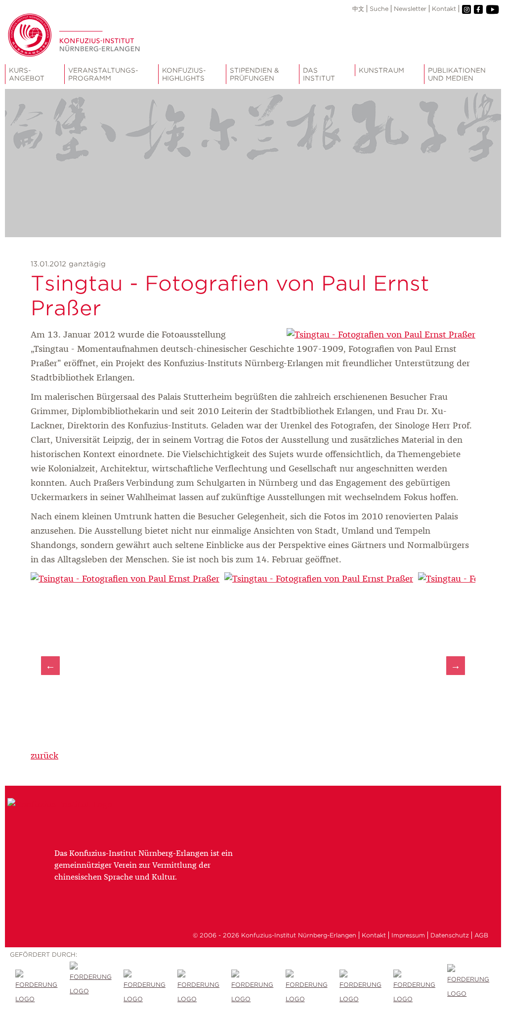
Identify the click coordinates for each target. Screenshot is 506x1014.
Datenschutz (449, 935)
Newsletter (410, 8)
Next (455, 666)
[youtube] (492, 9)
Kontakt (444, 8)
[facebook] (478, 9)
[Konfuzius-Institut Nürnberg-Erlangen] (59, 805)
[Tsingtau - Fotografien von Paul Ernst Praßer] (381, 335)
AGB (481, 935)
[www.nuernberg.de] (307, 988)
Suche (379, 8)
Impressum (408, 935)
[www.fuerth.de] (469, 988)
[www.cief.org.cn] (199, 988)
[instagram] (466, 9)
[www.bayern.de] (253, 988)
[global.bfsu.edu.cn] (91, 988)
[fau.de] (37, 988)
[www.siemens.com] (415, 988)
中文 (358, 8)
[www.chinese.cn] (145, 988)
